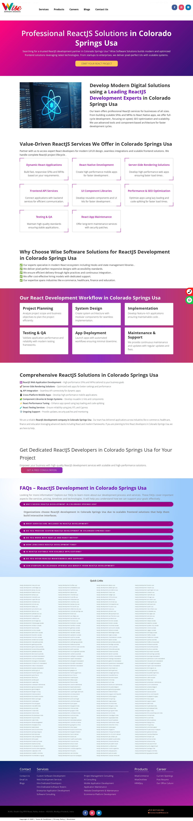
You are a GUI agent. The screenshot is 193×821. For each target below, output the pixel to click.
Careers (74, 9)
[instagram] (181, 7)
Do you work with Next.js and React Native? (51, 538)
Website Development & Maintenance (101, 790)
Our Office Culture (165, 783)
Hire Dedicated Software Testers (51, 787)
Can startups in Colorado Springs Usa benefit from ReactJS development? (70, 566)
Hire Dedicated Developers (49, 783)
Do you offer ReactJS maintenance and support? (54, 558)
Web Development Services (49, 779)
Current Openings (165, 775)
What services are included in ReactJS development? (56, 524)
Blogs (87, 9)
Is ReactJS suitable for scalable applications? (53, 552)
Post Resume (163, 779)
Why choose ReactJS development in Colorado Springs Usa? (61, 504)
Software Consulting (46, 794)
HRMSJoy (139, 783)
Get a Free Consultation (42, 470)
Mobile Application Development (99, 783)
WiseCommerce (142, 775)
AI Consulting (90, 779)
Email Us (23, 779)
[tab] (96, 505)
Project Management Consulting (98, 775)
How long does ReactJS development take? (51, 545)
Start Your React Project (96, 63)
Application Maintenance (95, 787)
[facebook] (174, 7)
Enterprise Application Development (53, 790)
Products (59, 9)
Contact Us (101, 9)
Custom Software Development (51, 775)
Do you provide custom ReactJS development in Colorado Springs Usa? (68, 531)
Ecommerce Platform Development (100, 794)
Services (44, 9)
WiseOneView (141, 779)
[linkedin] (188, 7)
